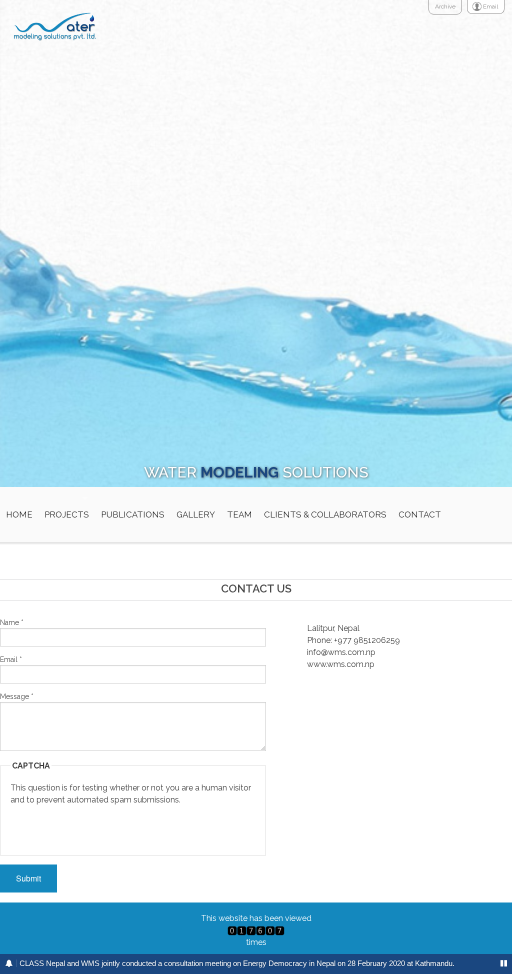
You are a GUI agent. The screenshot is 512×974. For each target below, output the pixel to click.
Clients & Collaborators (325, 515)
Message (17, 696)
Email (11, 660)
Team (239, 515)
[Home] (54, 25)
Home (19, 515)
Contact (419, 515)
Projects (66, 515)
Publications (132, 515)
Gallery (195, 515)
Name (12, 622)
